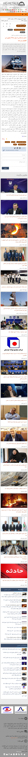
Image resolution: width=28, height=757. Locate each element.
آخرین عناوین (7, 590)
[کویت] (10, 10)
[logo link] (14, 5)
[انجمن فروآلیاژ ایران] (7, 710)
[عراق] (9, 10)
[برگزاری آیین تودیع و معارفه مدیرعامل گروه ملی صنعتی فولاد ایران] (14, 254)
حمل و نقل (22, 32)
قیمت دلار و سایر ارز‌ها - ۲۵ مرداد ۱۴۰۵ (13, 634)
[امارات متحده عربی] (10, 11)
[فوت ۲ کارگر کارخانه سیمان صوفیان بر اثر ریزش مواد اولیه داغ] (14, 571)
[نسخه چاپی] (3, 26)
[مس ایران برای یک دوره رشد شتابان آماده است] (14, 185)
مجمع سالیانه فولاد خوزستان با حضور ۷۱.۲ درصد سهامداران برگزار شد (12, 601)
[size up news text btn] (10, 24)
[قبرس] (23, 10)
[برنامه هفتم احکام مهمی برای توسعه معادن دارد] (14, 434)
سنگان (15, 144)
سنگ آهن (10, 30)
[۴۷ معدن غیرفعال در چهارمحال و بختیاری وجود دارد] (14, 479)
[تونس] (20, 11)
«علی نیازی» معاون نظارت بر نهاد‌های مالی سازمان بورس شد (14, 534)
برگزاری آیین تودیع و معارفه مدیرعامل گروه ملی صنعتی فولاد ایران (15, 264)
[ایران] (16, 10)
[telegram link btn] (24, 755)
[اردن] (23, 11)
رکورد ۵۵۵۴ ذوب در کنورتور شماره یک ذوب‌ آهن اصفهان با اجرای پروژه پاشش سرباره (14, 241)
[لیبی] (7, 10)
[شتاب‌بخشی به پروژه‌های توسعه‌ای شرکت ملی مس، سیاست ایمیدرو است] (14, 207)
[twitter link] (15, 148)
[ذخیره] (9, 26)
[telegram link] (20, 148)
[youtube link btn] (7, 755)
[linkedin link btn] (4, 754)
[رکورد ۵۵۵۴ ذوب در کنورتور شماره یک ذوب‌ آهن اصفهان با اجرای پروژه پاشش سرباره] (14, 230)
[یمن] (12, 11)
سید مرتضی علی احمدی (21, 142)
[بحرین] (25, 10)
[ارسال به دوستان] (6, 26)
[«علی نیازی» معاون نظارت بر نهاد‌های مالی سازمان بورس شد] (14, 524)
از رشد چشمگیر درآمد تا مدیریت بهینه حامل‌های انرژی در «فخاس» (14, 354)
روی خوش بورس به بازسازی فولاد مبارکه (12, 639)
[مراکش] (12, 10)
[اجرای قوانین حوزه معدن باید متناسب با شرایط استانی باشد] (14, 455)
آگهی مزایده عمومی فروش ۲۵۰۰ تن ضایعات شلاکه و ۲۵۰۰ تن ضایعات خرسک (12, 613)
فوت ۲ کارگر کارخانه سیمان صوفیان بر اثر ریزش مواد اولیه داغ (15, 581)
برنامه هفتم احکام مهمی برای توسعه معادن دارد (16, 443)
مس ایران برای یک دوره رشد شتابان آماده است (16, 195)
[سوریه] (16, 11)
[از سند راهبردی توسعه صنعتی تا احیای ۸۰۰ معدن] (14, 391)
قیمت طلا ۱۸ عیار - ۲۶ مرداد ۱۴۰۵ (14, 631)
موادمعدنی (7, 142)
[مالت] (5, 10)
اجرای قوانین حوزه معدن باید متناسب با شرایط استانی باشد (15, 466)
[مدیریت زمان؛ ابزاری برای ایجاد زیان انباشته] (14, 412)
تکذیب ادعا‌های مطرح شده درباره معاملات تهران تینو (12, 653)
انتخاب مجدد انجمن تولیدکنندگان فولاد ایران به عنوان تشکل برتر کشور (15, 378)
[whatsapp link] (17, 148)
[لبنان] (14, 10)
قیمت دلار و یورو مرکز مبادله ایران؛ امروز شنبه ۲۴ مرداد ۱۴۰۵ (11, 623)
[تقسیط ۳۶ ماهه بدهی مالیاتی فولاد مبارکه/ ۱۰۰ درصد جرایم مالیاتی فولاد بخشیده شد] (14, 500)
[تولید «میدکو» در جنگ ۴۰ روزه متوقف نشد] (14, 322)
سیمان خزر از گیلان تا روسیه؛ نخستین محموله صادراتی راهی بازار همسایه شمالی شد (15, 309)
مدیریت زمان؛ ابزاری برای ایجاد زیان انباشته (17, 422)
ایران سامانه (18, 751)
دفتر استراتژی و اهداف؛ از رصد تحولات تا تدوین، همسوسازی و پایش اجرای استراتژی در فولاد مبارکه (14, 596)
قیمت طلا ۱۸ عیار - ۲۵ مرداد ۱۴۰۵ (14, 627)
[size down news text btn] (3, 24)
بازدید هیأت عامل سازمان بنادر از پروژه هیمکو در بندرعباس (14, 287)
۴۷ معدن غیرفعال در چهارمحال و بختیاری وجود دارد (16, 488)
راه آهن (13, 142)
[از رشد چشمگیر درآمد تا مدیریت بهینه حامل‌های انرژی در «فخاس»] (14, 344)
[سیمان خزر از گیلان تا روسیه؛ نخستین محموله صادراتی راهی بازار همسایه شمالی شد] (14, 299)
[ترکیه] (14, 11)
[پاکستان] (18, 10)
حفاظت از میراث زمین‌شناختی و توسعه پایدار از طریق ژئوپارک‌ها (15, 558)
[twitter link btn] (11, 755)
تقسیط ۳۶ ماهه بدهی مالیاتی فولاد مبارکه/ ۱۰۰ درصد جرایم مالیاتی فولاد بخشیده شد (14, 511)
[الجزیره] (22, 10)
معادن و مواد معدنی (21, 26)
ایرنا (23, 136)
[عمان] (25, 11)
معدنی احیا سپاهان (22, 144)
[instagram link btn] (14, 754)
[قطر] (22, 11)
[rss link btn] (19, 754)
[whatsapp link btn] (16, 754)
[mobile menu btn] (26, 14)
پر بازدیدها (20, 590)
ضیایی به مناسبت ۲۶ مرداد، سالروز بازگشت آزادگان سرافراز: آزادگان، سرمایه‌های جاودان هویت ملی (15, 694)
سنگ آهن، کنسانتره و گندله (19, 30)
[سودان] (3, 10)
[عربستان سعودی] (18, 11)
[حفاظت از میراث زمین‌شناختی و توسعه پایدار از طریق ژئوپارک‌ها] (14, 547)
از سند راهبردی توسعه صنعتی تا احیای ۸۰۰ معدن (16, 400)
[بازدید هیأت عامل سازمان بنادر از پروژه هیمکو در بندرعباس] (14, 277)
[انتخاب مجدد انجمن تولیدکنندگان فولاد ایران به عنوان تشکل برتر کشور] (14, 367)
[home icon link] (22, 14)
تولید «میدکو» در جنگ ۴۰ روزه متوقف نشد (17, 332)
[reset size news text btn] (6, 24)
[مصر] (20, 10)
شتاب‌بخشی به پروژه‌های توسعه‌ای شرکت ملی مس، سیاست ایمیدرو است (16, 217)
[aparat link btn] (21, 754)
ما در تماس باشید (14, 738)
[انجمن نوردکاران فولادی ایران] (21, 710)
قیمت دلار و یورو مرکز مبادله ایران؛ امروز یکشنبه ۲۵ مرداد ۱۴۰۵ (12, 618)
